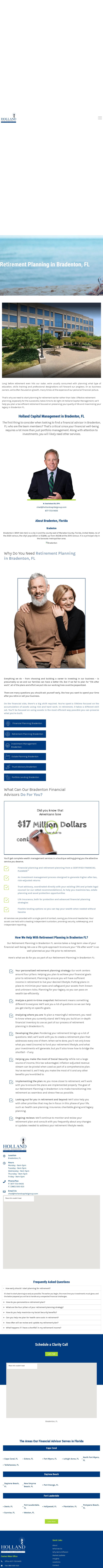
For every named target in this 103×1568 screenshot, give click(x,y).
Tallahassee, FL (11, 1465)
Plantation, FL (70, 1506)
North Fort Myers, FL (91, 1458)
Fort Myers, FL (50, 1459)
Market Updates (59, 1555)
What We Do (57, 1549)
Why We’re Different (60, 1552)
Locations (56, 1562)
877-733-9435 (51, 511)
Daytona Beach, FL (11, 1485)
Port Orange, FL (51, 1485)
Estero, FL (28, 1459)
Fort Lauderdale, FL (32, 1506)
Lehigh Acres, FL (71, 1459)
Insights (56, 1559)
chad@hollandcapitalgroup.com (51, 507)
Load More (51, 1521)
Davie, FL (8, 1506)
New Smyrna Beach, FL (30, 1485)
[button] (51, 827)
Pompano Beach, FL (91, 1506)
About (55, 1545)
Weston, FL (29, 1512)
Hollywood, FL (50, 1506)
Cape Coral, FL (11, 1459)
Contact (56, 1565)
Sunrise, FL (9, 1512)
